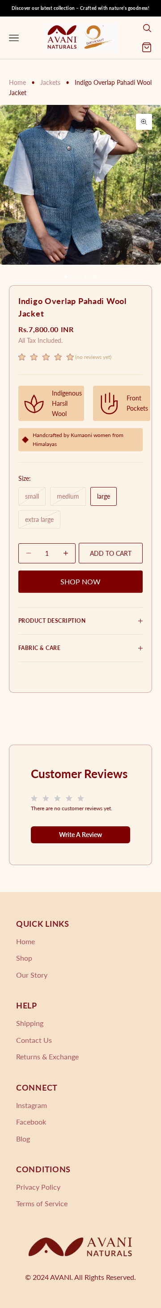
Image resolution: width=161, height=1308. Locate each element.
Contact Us (34, 1040)
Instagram (31, 1105)
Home (17, 82)
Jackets (51, 82)
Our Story (31, 975)
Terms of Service (42, 1203)
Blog (23, 1138)
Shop (24, 958)
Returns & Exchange (47, 1056)
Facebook (31, 1121)
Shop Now (80, 581)
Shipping (29, 1023)
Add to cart (110, 553)
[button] (64, 358)
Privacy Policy (38, 1187)
